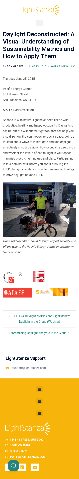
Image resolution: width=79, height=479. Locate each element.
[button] (39, 23)
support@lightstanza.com (29, 368)
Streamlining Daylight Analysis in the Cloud (38, 333)
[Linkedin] (22, 467)
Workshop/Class (63, 66)
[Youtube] (35, 467)
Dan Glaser (15, 66)
